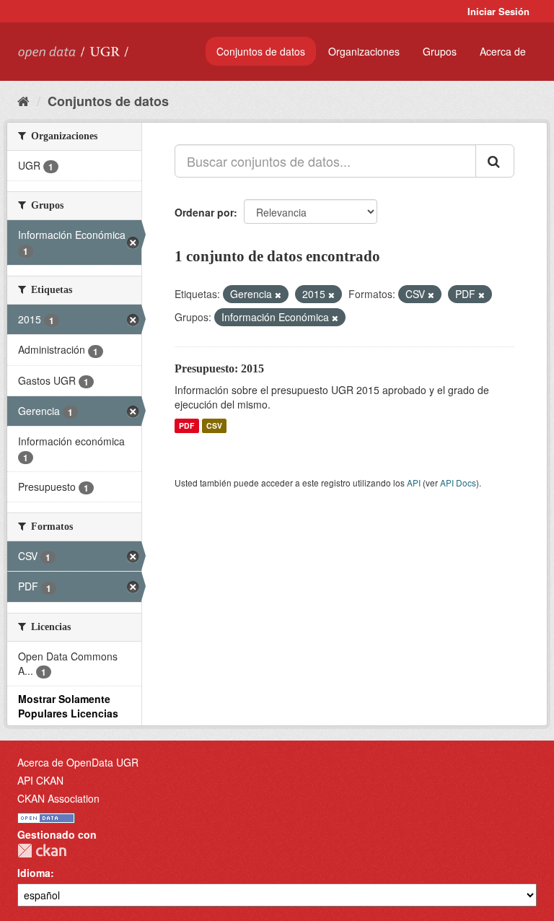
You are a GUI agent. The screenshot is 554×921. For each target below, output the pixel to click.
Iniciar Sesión (498, 11)
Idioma (33, 872)
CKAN (41, 850)
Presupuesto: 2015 (219, 368)
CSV (214, 425)
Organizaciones (364, 51)
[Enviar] (494, 161)
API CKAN (40, 780)
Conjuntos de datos (260, 51)
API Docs (458, 482)
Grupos (440, 51)
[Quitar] (278, 294)
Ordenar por (204, 212)
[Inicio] (23, 100)
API (414, 482)
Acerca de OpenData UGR (77, 762)
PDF (186, 425)
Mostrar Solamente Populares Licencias (68, 705)
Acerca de (503, 51)
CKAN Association (58, 798)
